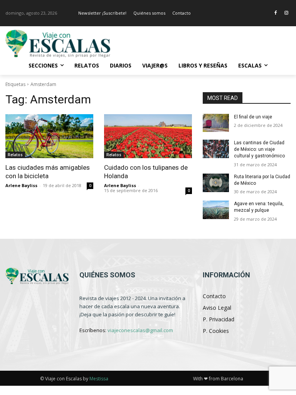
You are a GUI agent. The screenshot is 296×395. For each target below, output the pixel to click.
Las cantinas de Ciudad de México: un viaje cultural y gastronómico (259, 149)
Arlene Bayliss (21, 185)
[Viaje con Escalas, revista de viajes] (57, 43)
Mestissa (98, 378)
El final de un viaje (253, 117)
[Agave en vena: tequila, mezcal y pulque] (216, 210)
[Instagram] (286, 13)
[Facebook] (275, 13)
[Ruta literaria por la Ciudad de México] (216, 183)
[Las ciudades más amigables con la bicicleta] (49, 136)
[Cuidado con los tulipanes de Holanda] (148, 136)
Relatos (15, 154)
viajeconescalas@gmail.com (140, 330)
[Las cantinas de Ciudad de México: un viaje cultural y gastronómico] (216, 149)
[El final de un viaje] (216, 123)
